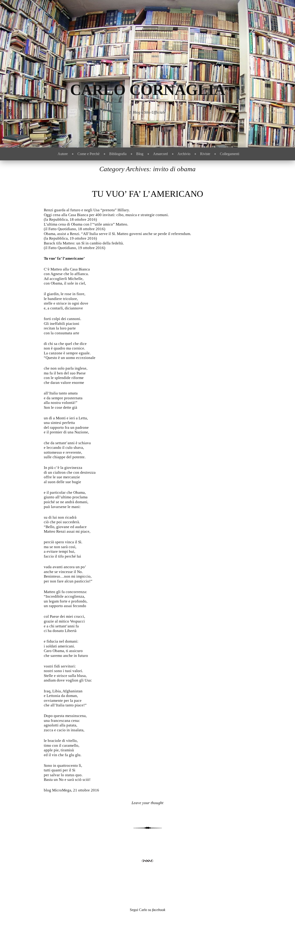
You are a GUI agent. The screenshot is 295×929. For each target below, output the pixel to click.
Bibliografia (118, 154)
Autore (63, 154)
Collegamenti (229, 154)
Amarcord (160, 154)
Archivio (183, 154)
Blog (139, 154)
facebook (158, 910)
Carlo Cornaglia (147, 89)
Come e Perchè (88, 154)
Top (284, 918)
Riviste (205, 154)
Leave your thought (147, 803)
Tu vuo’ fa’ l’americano (147, 194)
